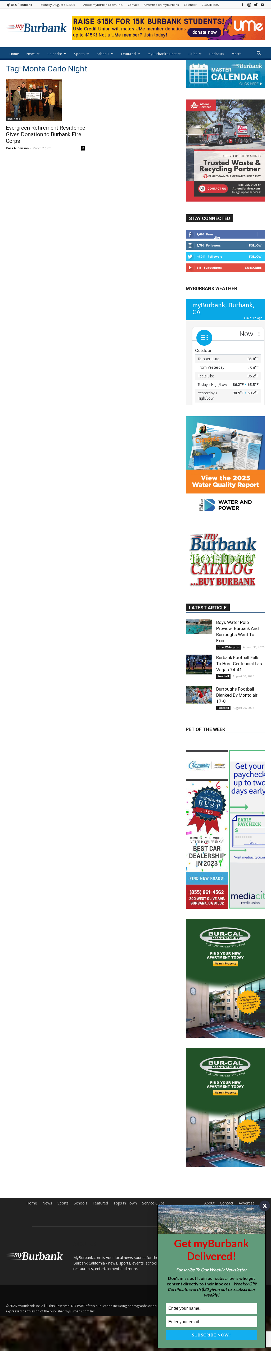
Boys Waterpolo (228, 688)
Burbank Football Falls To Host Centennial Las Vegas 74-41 (239, 704)
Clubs (192, 53)
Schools (103, 53)
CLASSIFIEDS (210, 5)
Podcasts (216, 53)
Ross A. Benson (17, 148)
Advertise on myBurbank (161, 5)
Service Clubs (153, 1244)
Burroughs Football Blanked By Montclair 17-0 (237, 736)
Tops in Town (125, 1244)
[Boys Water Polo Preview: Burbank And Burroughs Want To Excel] (199, 667)
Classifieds (18, 67)
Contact (133, 5)
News (30, 53)
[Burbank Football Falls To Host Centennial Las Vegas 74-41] (199, 705)
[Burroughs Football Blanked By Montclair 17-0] (199, 736)
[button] (258, 54)
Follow (255, 245)
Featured (128, 53)
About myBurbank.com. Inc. (103, 5)
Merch (237, 53)
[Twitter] (256, 4)
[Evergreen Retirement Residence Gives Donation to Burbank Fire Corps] (45, 100)
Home (14, 53)
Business (13, 119)
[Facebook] (242, 4)
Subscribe (253, 268)
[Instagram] (249, 4)
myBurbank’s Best (162, 53)
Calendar (190, 5)
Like (217, 237)
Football (223, 717)
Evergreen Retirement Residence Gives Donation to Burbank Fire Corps (45, 134)
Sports (79, 53)
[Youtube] (262, 4)
